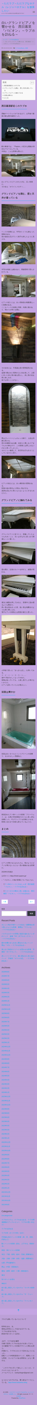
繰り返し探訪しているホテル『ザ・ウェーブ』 (17, 1295)
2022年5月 (5, 1171)
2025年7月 (5, 1022)
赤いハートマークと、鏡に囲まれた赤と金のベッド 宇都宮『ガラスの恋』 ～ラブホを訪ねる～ (18, 958)
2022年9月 (5, 1155)
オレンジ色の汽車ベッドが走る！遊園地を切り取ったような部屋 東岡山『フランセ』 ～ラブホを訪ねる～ (18, 927)
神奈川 (4, 1283)
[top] (18, 1310)
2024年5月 (5, 1076)
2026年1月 (5, 1001)
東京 (26, 48)
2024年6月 (5, 1071)
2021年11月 (6, 1196)
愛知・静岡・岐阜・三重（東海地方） (15, 1271)
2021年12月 (6, 1192)
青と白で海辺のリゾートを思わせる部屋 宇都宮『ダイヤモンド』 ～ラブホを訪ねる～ (18, 951)
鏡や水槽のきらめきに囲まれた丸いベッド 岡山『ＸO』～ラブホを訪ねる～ (18, 944)
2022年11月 (6, 1146)
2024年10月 (6, 1055)
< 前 (4, 901)
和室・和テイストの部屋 (11, 1250)
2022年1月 (5, 1188)
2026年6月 (5, 980)
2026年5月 (5, 984)
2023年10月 (6, 1105)
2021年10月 (6, 1200)
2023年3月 (5, 1130)
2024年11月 (6, 1051)
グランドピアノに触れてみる (13, 93)
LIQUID (18, 1396)
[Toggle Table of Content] (31, 82)
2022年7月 (5, 1163)
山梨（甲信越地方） (9, 1263)
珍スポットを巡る (8, 1279)
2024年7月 (5, 1067)
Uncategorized (7, 1215)
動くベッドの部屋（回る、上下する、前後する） (18, 1245)
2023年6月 (5, 1117)
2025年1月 (5, 1042)
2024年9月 (5, 1059)
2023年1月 (5, 1138)
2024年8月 (5, 1063)
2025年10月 (6, 1009)
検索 (3, 909)
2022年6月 (5, 1167)
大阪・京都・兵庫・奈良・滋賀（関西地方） (18, 1258)
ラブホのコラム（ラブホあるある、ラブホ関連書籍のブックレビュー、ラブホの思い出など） (18, 1222)
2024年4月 (5, 1080)
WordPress (22, 1398)
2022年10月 (6, 1150)
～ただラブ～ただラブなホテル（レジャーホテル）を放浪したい (18, 7)
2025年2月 (5, 1038)
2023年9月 (5, 1109)
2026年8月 (5, 972)
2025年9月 (5, 1013)
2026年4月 (5, 988)
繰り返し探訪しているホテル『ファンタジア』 (17, 1302)
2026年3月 (5, 992)
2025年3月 (5, 1034)
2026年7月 (5, 976)
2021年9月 (5, 1204)
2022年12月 (6, 1142)
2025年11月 (6, 1005)
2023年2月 (5, 1134)
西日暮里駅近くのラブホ (12, 85)
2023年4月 (5, 1125)
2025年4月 (5, 1030)
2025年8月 (5, 1017)
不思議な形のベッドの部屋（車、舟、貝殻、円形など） (18, 1238)
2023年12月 (6, 1096)
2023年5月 (5, 1121)
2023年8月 (5, 1113)
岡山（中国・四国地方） (11, 1267)
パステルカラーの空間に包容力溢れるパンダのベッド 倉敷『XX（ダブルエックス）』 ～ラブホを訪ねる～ (18, 936)
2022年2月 (5, 1184)
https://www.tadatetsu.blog (17, 1382)
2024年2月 (5, 1088)
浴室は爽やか (8, 95)
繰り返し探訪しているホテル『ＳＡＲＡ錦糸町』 (18, 1289)
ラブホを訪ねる (20, 48)
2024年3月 (5, 1084)
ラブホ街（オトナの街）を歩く (13, 1233)
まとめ (6, 98)
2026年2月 (5, 997)
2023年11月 (6, 1101)
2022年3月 (5, 1180)
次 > (31, 901)
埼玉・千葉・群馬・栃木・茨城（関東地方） (18, 1254)
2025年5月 (5, 1026)
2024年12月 (6, 1046)
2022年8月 (5, 1159)
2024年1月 (5, 1092)
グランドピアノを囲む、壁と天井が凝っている (18, 89)
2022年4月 (5, 1175)
